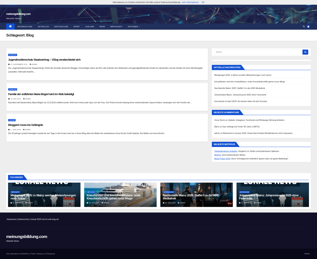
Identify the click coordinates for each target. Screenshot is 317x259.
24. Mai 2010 (16, 99)
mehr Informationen (190, 2)
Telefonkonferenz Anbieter (225, 151)
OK (203, 2)
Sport (77, 27)
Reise (102, 27)
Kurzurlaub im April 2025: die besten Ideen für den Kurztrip (240, 101)
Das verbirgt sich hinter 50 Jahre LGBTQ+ (241, 127)
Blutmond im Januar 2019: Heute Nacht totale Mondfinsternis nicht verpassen (258, 133)
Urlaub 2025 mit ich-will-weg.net (44, 219)
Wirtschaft (116, 27)
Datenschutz (23, 219)
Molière (217, 155)
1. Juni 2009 (16, 130)
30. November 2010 (19, 64)
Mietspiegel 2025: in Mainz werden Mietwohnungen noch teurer (242, 75)
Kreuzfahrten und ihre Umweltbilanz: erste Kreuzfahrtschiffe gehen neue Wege (249, 82)
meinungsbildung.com (18, 13)
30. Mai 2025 (94, 203)
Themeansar (50, 254)
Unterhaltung (24, 27)
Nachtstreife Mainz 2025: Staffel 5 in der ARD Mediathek (239, 88)
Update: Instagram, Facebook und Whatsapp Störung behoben (256, 120)
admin (34, 64)
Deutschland (61, 27)
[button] (304, 26)
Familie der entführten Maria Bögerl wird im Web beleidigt (41, 94)
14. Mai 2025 (246, 203)
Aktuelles (43, 27)
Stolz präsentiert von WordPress (18, 254)
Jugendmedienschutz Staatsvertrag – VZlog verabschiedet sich (44, 59)
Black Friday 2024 (222, 159)
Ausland (89, 27)
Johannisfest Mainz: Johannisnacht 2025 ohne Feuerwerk (240, 95)
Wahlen (307, 254)
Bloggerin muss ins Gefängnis (25, 124)
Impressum (11, 219)
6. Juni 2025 (18, 203)
